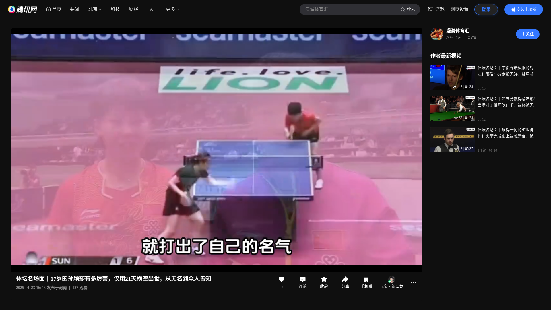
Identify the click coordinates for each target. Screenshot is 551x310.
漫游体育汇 (457, 30)
